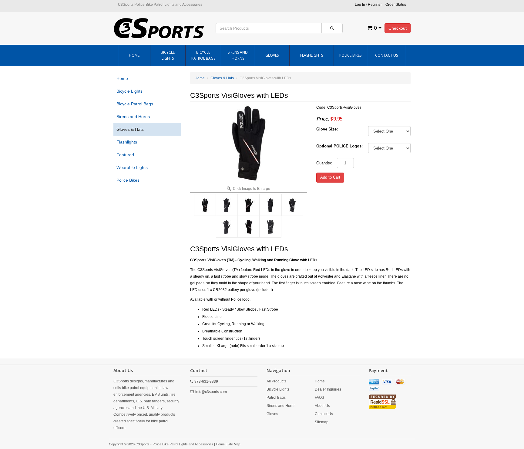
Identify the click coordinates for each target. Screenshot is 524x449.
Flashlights (311, 55)
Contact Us (386, 55)
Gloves (272, 55)
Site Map (233, 444)
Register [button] (375, 4)
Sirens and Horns (238, 55)
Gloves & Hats (130, 129)
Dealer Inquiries (328, 389)
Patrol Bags (276, 397)
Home (134, 55)
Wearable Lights (132, 167)
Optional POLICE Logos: (339, 146)
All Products (276, 381)
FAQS (319, 397)
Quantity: (324, 163)
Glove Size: (327, 129)
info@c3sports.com (211, 392)
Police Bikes (350, 55)
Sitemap (321, 422)
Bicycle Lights (168, 55)
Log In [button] (360, 4)
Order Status (395, 4)
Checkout (397, 28)
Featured (125, 154)
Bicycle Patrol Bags (203, 55)
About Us (322, 406)
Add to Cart (330, 177)
